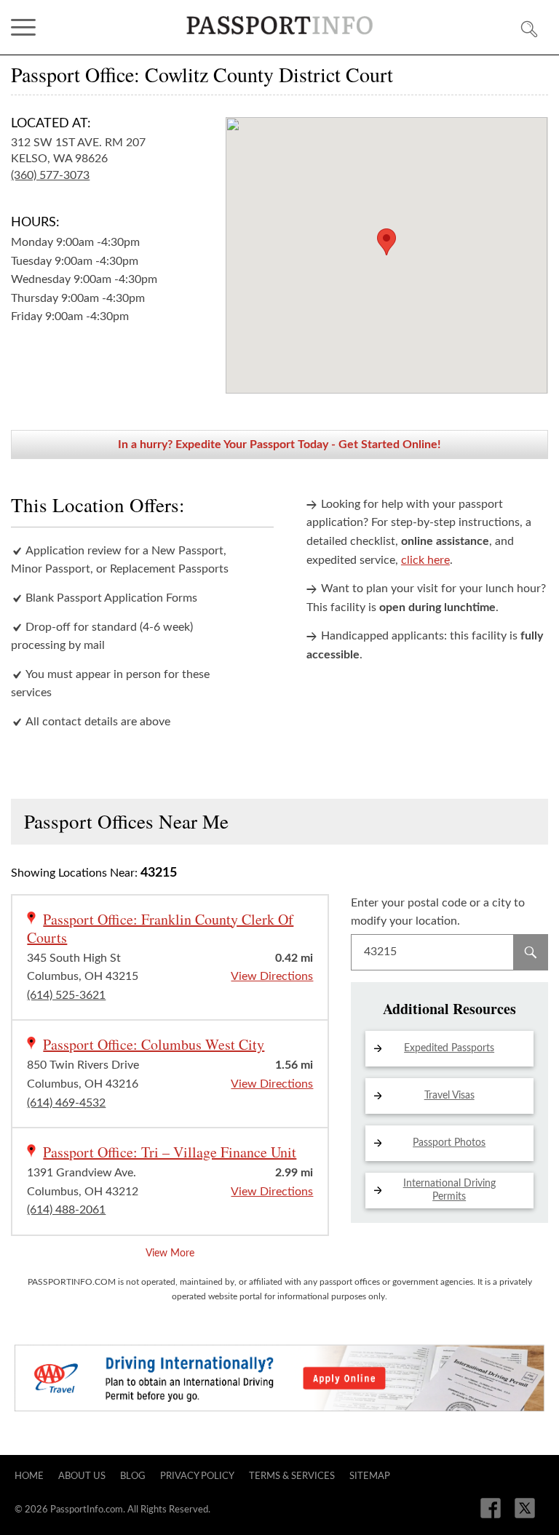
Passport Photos (449, 1143)
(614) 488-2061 (66, 1210)
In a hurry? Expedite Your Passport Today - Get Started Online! (279, 444)
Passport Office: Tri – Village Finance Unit (169, 1152)
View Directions (272, 976)
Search (530, 952)
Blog (133, 1476)
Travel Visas (449, 1096)
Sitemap (369, 1476)
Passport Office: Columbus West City (153, 1044)
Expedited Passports (449, 1048)
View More (170, 1253)
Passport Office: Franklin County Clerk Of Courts (160, 928)
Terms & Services (292, 1476)
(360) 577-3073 (50, 175)
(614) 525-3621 (66, 995)
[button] (386, 242)
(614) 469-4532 (66, 1103)
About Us (82, 1476)
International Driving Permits (449, 1190)
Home (29, 1476)
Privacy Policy (197, 1476)
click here (425, 560)
